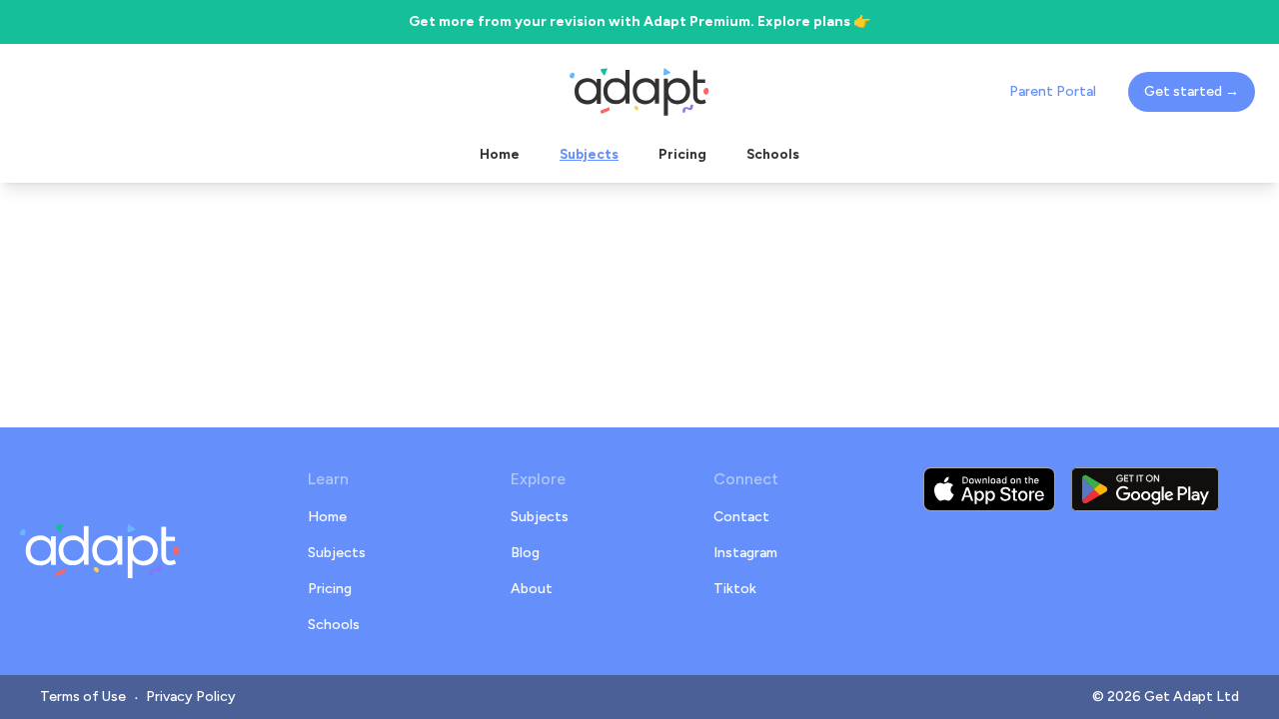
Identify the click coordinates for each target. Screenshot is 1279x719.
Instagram (745, 552)
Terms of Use (83, 696)
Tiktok (734, 588)
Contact (741, 516)
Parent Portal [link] (1052, 91)
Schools (334, 624)
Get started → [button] (1191, 91)
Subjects (337, 552)
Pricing (330, 588)
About (532, 588)
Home (327, 516)
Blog (525, 552)
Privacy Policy (191, 696)
